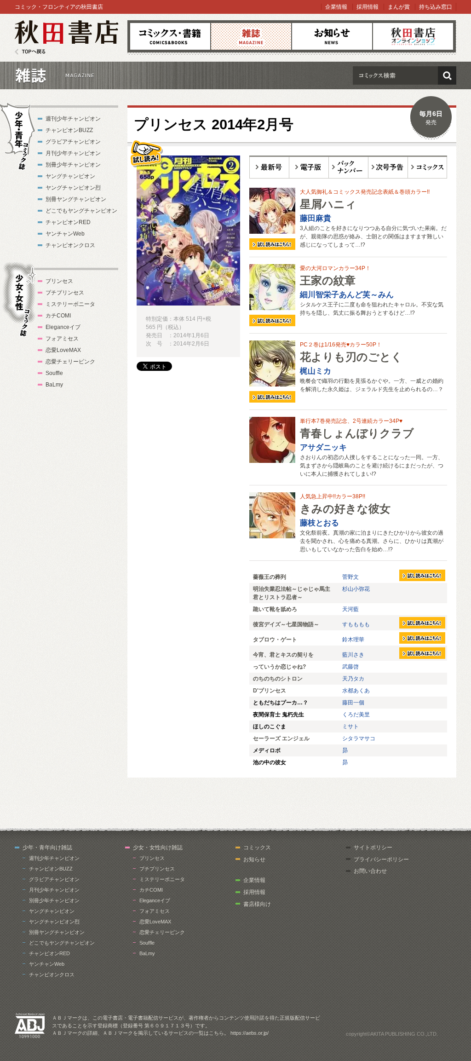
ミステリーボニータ (70, 304)
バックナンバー (348, 167)
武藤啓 (350, 666)
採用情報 (367, 7)
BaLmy (54, 384)
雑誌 (251, 36)
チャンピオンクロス (70, 245)
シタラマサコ (358, 738)
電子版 (309, 167)
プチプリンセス (65, 292)
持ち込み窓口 (435, 7)
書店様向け (257, 904)
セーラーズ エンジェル (281, 738)
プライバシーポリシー (381, 859)
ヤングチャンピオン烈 (73, 188)
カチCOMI (58, 315)
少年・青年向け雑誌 (47, 847)
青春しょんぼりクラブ (357, 433)
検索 (447, 75)
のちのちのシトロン (278, 678)
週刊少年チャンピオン (73, 118)
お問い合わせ (370, 871)
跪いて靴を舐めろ (275, 609)
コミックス (170, 36)
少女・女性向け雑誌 (158, 847)
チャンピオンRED (68, 222)
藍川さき (353, 655)
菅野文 (350, 577)
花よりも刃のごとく (351, 357)
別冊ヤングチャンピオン (76, 199)
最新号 (269, 167)
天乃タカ (353, 678)
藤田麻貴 (315, 218)
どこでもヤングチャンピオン (81, 211)
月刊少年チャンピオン (73, 153)
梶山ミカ (315, 371)
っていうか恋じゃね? (279, 666)
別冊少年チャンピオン (73, 164)
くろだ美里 (356, 714)
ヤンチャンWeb (65, 234)
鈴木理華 (353, 639)
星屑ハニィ (328, 204)
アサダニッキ (323, 447)
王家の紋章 (328, 280)
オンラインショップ (413, 36)
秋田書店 (66, 37)
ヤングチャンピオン (70, 176)
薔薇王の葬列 (269, 577)
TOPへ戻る (30, 52)
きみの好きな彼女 (345, 508)
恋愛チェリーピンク (70, 361)
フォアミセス (62, 338)
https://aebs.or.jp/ (249, 1033)
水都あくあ (356, 690)
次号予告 (388, 167)
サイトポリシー (373, 847)
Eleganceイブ (63, 327)
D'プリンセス (269, 690)
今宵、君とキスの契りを (283, 655)
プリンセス (59, 281)
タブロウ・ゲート (275, 639)
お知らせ (332, 36)
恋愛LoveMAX (63, 350)
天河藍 (350, 609)
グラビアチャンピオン (73, 141)
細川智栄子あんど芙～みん (347, 294)
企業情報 (336, 7)
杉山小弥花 (356, 589)
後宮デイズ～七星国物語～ (286, 624)
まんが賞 (399, 7)
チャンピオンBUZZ (69, 130)
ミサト (350, 726)
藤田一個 (353, 702)
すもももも (356, 624)
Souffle (54, 373)
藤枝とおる (319, 523)
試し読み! (145, 153)
